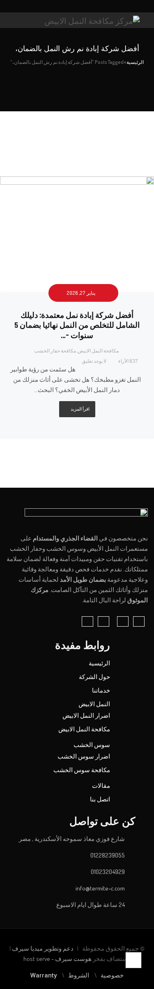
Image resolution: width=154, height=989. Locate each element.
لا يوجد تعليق (94, 361)
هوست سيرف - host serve (57, 959)
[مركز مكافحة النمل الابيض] (92, 20)
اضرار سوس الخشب (83, 756)
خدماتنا (101, 690)
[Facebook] (87, 6)
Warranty (43, 975)
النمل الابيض (94, 704)
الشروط (78, 975)
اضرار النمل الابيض (86, 715)
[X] (71, 6)
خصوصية (112, 975)
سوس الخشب (92, 745)
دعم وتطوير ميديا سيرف (42, 948)
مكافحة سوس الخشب (81, 770)
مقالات (101, 785)
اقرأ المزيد (80, 409)
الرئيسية (99, 663)
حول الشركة (94, 677)
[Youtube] (64, 6)
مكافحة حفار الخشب (55, 351)
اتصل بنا (100, 799)
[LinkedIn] (79, 6)
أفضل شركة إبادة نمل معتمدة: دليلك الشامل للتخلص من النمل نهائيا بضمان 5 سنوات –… (77, 326)
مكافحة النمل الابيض (98, 351)
